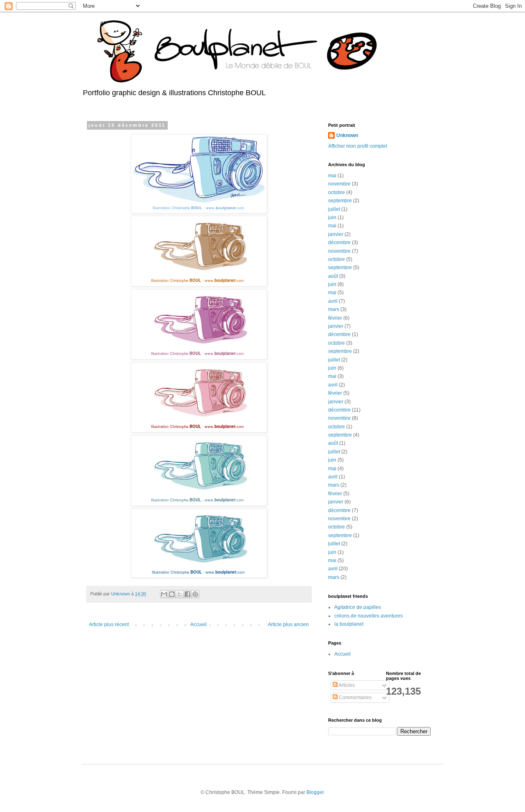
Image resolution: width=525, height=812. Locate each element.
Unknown (347, 135)
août (333, 276)
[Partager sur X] (180, 594)
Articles (346, 685)
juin (332, 217)
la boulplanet (348, 624)
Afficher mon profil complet (357, 146)
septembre (340, 201)
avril (333, 301)
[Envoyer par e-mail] (164, 594)
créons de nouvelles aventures (368, 616)
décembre (339, 242)
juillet (334, 209)
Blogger (315, 792)
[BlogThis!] (172, 594)
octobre (336, 192)
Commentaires (355, 697)
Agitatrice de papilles (357, 607)
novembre (339, 184)
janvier (335, 234)
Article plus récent (109, 624)
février (335, 318)
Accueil (198, 624)
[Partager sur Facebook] (187, 594)
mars (333, 309)
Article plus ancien (288, 624)
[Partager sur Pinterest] (195, 594)
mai (332, 175)
